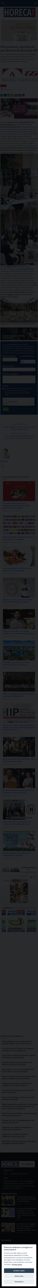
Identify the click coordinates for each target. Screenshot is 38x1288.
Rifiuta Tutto (19, 1276)
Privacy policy (17, 1264)
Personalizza (19, 1282)
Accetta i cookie (19, 1271)
